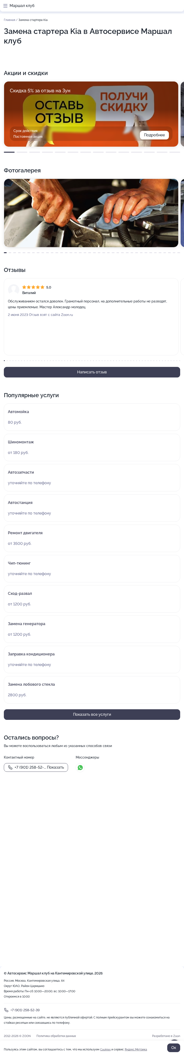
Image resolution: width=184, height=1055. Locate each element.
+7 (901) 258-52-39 (25, 1010)
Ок (173, 1047)
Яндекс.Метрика (136, 1049)
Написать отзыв (92, 372)
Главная (10, 20)
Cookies (105, 1049)
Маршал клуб (22, 5)
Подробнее (154, 135)
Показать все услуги (92, 714)
